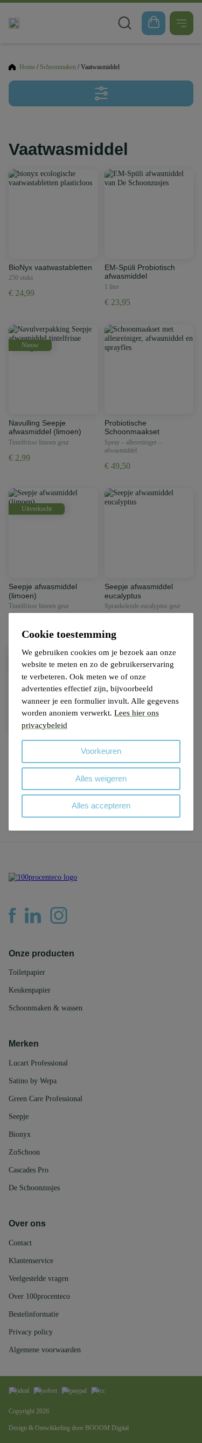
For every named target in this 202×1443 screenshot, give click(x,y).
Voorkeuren (101, 751)
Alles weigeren (101, 778)
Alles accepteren (101, 805)
